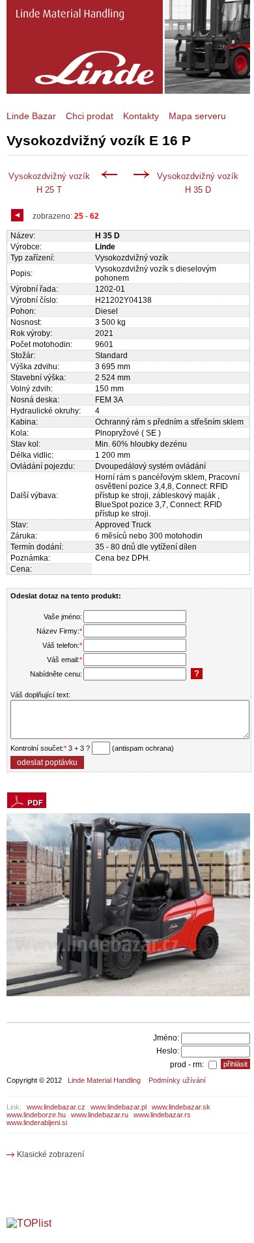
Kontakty (141, 116)
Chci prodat (89, 116)
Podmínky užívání (177, 1080)
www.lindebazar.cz (56, 1107)
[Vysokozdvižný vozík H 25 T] (112, 176)
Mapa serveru (197, 116)
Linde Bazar (31, 116)
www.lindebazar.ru (99, 1115)
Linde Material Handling (104, 1080)
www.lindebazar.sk (181, 1107)
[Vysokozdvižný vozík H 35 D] (143, 176)
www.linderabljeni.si (37, 1122)
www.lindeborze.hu (36, 1115)
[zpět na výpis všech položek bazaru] (19, 217)
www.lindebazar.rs (162, 1115)
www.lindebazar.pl (119, 1107)
